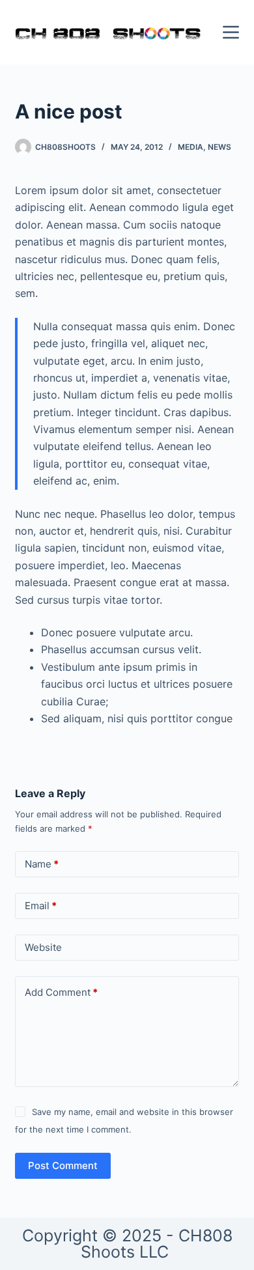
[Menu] (231, 32)
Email (41, 905)
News (219, 147)
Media (190, 147)
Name (42, 864)
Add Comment (61, 992)
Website (43, 947)
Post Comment (63, 1165)
